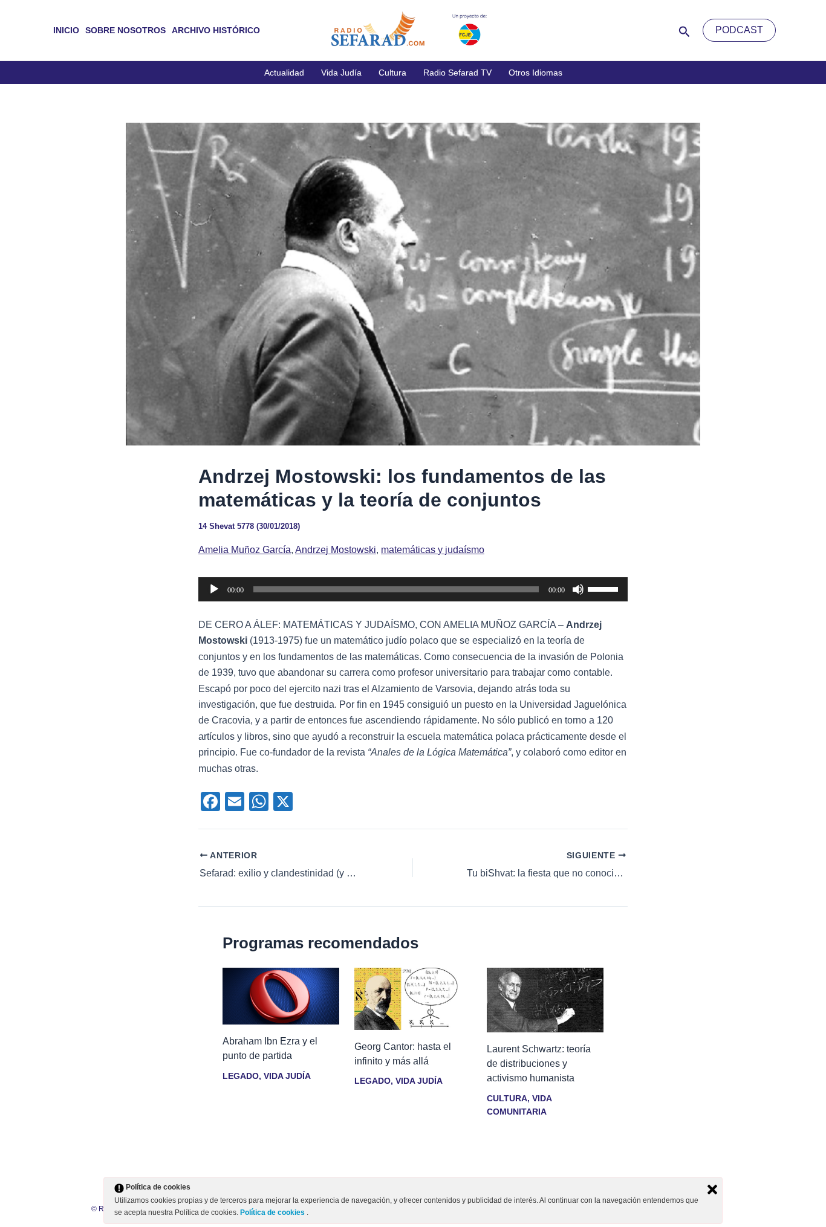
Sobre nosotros (125, 30)
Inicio (66, 30)
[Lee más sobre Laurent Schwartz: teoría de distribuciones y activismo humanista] (545, 999)
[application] (413, 589)
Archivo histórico (216, 30)
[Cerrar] (712, 1189)
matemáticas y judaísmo (432, 550)
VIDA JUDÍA (287, 1076)
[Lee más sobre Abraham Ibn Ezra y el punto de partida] (281, 996)
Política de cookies (273, 1212)
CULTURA (507, 1098)
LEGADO (241, 1076)
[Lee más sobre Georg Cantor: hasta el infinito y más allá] (412, 998)
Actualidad (284, 72)
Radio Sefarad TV (457, 72)
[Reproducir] (214, 589)
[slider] (605, 588)
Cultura (392, 72)
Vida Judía (341, 72)
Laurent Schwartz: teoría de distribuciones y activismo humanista (539, 1063)
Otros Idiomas (535, 72)
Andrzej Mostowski (335, 550)
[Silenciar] (578, 589)
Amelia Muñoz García (244, 550)
